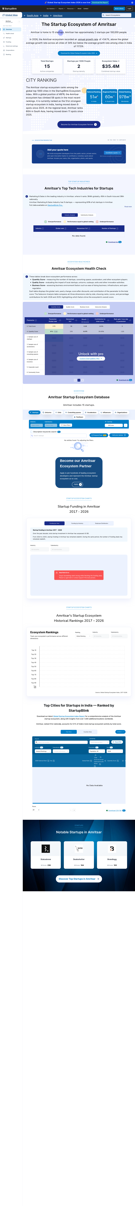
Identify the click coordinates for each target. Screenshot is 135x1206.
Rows (34, 806)
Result (85, 319)
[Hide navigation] (19, 21)
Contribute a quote (112, 152)
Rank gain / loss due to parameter (122, 320)
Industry (39, 228)
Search (37, 739)
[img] (118, 61)
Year (108, 747)
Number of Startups (110, 228)
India (45, 15)
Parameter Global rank (54, 320)
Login (129, 8)
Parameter (31, 320)
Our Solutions (51, 8)
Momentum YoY (83, 228)
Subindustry (56, 747)
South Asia (32, 15)
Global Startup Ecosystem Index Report (69, 716)
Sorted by (92, 739)
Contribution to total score (101, 320)
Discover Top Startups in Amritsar (77, 879)
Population (92, 747)
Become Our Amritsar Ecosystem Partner (77, 124)
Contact (85, 8)
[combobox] (117, 15)
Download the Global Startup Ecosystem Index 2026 (78, 53)
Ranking (77, 632)
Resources (70, 8)
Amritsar (58, 15)
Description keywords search (45, 432)
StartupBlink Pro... (55, 205)
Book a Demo (119, 8)
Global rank (61, 228)
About (79, 8)
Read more (128, 206)
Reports (61, 8)
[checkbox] (85, 322)
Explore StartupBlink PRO (90, 359)
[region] (79, 445)
